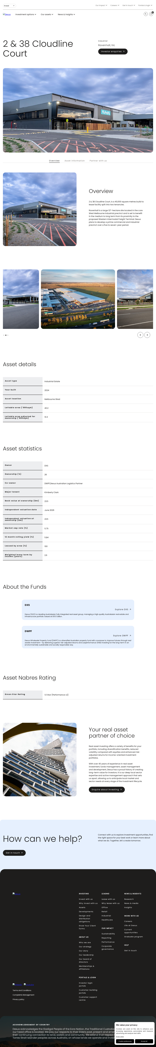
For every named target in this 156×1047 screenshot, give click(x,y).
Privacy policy (18, 999)
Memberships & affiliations (86, 967)
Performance (108, 942)
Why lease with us (111, 903)
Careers (128, 921)
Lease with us (108, 899)
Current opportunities (131, 931)
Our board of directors (85, 960)
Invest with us (86, 899)
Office (105, 907)
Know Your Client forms (87, 927)
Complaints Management (23, 995)
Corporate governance (108, 947)
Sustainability (108, 934)
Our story (83, 951)
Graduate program (133, 936)
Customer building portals (88, 991)
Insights (128, 907)
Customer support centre (88, 998)
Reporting (106, 938)
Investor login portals (86, 984)
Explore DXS (123, 609)
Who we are (85, 942)
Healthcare (107, 920)
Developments (86, 911)
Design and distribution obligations (84, 918)
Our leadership (86, 955)
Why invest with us (88, 903)
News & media (131, 903)
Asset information (75, 161)
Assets (82, 907)
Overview (54, 161)
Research (129, 899)
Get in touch (14, 852)
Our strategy (85, 946)
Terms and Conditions (22, 990)
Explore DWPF (122, 636)
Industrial (106, 915)
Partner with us (98, 161)
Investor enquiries (113, 51)
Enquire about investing (107, 789)
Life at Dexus (130, 925)
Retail (104, 911)
